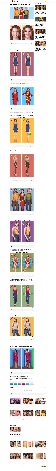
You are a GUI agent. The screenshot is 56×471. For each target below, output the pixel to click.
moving (16, 115)
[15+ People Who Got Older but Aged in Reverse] (40, 401)
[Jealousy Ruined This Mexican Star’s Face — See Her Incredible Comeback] (40, 44)
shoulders (17, 83)
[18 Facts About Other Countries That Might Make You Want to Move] (28, 401)
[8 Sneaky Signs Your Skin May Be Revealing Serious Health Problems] (40, 456)
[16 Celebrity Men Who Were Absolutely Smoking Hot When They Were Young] (40, 444)
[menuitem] (23, 1)
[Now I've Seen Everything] (15, 1)
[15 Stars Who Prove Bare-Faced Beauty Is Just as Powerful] (15, 456)
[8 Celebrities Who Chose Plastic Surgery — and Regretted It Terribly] (40, 32)
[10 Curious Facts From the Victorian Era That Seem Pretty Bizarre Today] (40, 413)
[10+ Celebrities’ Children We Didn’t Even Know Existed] (15, 413)
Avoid (10, 112)
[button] (13, 382)
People (36, 27)
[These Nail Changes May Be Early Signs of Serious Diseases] (28, 444)
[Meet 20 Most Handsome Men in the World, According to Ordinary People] (40, 8)
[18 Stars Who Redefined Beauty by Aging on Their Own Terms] (15, 444)
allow (31, 280)
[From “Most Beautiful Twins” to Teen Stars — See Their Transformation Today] (40, 20)
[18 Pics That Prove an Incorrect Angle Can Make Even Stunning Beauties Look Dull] (28, 413)
